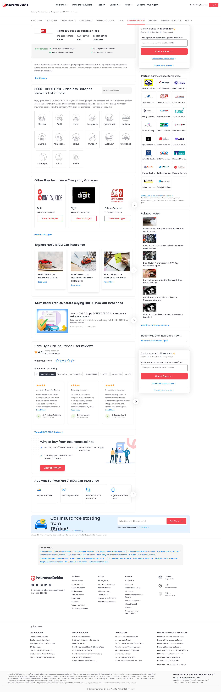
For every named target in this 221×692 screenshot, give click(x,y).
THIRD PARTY (51, 20)
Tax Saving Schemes (79, 608)
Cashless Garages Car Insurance (54, 558)
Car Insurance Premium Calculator (110, 551)
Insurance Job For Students (168, 661)
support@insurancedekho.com (51, 590)
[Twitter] (50, 585)
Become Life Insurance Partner (169, 647)
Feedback (129, 584)
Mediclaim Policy (79, 643)
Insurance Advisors (82, 4)
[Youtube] (37, 585)
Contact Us (129, 581)
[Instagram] (41, 585)
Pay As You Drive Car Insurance (142, 555)
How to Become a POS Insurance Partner (172, 650)
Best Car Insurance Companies (42, 657)
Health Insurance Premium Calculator (87, 654)
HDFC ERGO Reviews (52, 432)
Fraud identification (133, 588)
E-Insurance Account (106, 601)
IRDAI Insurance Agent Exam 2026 (170, 654)
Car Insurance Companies (160, 196)
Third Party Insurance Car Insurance (112, 555)
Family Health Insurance (81, 657)
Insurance (61, 4)
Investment (75, 598)
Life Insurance (76, 591)
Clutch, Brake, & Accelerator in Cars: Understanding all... (160, 298)
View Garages (50, 218)
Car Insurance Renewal (84, 551)
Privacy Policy (103, 581)
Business (75, 601)
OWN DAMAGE (85, 20)
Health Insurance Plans (81, 636)
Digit (73, 208)
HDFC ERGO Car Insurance (166, 558)
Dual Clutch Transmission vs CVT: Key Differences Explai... (160, 264)
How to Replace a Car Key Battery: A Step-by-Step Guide (163, 281)
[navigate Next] (134, 205)
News (127, 4)
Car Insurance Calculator (40, 640)
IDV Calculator (35, 647)
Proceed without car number (163, 59)
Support (114, 4)
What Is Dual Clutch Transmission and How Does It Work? (163, 247)
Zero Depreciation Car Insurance (81, 555)
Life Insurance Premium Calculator (128, 661)
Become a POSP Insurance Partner (170, 636)
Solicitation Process (132, 600)
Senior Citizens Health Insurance (84, 661)
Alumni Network (131, 604)
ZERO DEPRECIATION (105, 20)
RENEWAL (153, 20)
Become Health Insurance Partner (170, 643)
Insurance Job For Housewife (168, 657)
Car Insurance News (157, 325)
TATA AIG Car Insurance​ (143, 558)
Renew (102, 4)
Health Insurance (78, 588)
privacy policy (78, 531)
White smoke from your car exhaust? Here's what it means (163, 230)
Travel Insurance (78, 605)
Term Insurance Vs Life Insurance (128, 647)
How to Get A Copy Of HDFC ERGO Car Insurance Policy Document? (98, 315)
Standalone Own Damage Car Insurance (87, 558)
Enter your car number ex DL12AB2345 (158, 43)
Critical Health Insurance (82, 650)
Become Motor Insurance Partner (170, 640)
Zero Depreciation (70, 495)
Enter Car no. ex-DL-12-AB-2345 (132, 521)
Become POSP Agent (147, 4)
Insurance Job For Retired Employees (171, 664)
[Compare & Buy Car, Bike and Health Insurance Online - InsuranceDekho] (15, 5)
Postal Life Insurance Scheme (126, 636)
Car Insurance (46, 551)
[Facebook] (32, 585)
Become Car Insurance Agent (154, 340)
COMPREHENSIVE (68, 20)
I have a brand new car (163, 65)
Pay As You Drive (45, 495)
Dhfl (39, 208)
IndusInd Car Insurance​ (99, 562)
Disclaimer (129, 591)
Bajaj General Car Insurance (51, 562)
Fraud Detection (104, 588)
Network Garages (43, 234)
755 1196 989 (41, 593)
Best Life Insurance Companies (127, 650)
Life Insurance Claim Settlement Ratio (129, 643)
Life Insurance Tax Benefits (125, 657)
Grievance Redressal (106, 584)
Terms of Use (103, 595)
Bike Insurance (77, 584)
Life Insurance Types (123, 640)
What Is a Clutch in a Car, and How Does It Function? (163, 315)
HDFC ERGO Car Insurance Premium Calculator (82, 277)
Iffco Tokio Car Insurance (76, 562)
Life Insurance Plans (122, 654)
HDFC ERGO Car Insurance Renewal (115, 276)
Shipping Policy (104, 591)
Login (214, 5)
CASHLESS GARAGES (136, 20)
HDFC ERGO (36, 20)
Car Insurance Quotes (63, 551)
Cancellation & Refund (107, 598)
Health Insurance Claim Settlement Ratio (88, 647)
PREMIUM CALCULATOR (171, 20)
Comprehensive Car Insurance (52, 555)
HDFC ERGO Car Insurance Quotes (48, 276)
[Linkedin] (45, 585)
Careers (128, 607)
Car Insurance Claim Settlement (141, 551)
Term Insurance (77, 595)
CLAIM (121, 20)
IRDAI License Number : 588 (187, 677)
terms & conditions (63, 531)
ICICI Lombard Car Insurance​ (118, 558)
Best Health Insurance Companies (85, 640)
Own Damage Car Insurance (41, 650)
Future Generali (113, 208)
